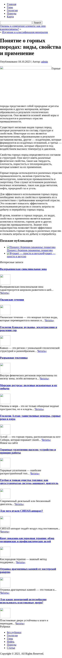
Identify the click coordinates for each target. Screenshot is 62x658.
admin (44, 61)
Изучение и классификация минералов (25, 32)
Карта (10, 16)
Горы (10, 7)
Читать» (4, 292)
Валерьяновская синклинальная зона (23, 269)
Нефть (10, 641)
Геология (12, 10)
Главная (11, 4)
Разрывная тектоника (14, 357)
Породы (11, 13)
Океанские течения (12, 299)
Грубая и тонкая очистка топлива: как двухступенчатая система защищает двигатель (29, 482)
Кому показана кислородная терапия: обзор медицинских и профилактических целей (27, 540)
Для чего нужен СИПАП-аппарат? (21, 510)
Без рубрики (14, 632)
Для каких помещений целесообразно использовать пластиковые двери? (23, 601)
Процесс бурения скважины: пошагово (30, 250)
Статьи (11, 647)
